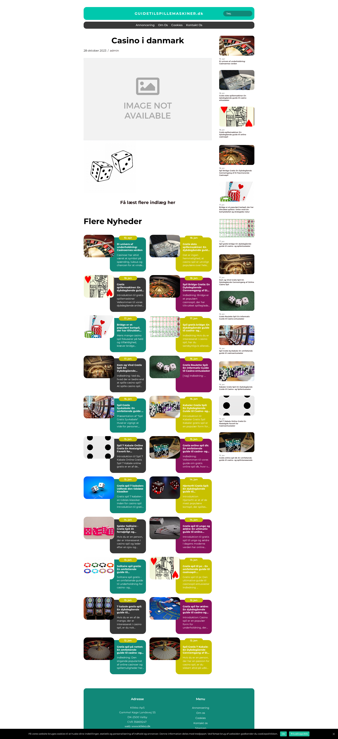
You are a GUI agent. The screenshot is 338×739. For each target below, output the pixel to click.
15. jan (128, 439)
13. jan (128, 559)
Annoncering (145, 25)
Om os (163, 25)
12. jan (194, 600)
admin (114, 50)
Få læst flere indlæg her (147, 202)
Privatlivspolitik (299, 733)
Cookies (177, 25)
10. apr (128, 237)
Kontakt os (194, 25)
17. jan (128, 318)
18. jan (194, 237)
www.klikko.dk (141, 726)
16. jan (194, 358)
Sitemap (200, 728)
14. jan (194, 479)
